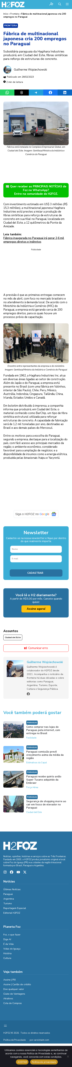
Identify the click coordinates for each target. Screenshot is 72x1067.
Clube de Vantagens (14, 993)
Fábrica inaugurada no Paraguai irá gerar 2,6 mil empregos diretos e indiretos (33, 240)
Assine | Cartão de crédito (17, 984)
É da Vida (8, 944)
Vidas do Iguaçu (11, 948)
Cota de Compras (12, 1003)
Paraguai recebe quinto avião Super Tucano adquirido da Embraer (43, 780)
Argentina (8, 898)
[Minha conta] (51, 4)
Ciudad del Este (13, 637)
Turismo (7, 903)
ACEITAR (22, 1062)
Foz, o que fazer (11, 934)
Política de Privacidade (14, 1040)
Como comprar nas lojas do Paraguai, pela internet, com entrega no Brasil (43, 730)
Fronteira (14, 13)
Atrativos (8, 998)
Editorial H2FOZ (11, 912)
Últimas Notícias (12, 889)
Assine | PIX (9, 979)
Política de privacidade (44, 1062)
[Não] (67, 1056)
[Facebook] (28, 693)
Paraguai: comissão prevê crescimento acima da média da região (45, 755)
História (7, 953)
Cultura (7, 958)
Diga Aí (7, 939)
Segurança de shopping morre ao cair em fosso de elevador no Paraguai (46, 804)
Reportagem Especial (14, 908)
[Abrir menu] (5, 1026)
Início (5, 13)
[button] (59, 4)
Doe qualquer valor (13, 989)
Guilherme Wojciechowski (30, 70)
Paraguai (32, 722)
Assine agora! (36, 609)
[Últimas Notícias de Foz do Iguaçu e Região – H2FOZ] (13, 4)
